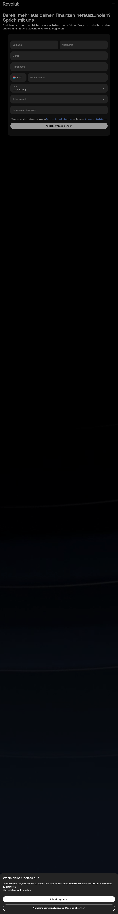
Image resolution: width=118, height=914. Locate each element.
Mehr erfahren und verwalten (17, 890)
